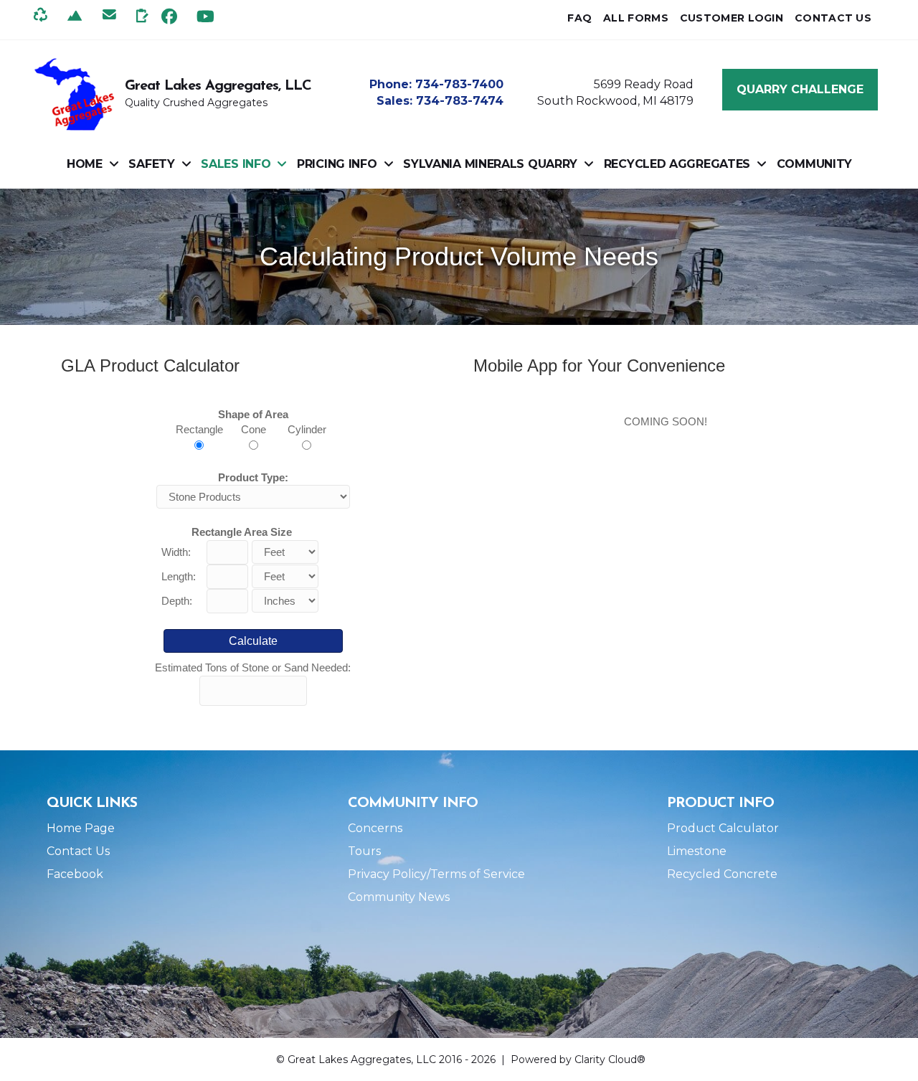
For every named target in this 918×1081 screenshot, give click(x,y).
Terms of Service (477, 874)
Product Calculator (723, 828)
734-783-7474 (459, 101)
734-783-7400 (459, 84)
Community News (399, 897)
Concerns (375, 828)
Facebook (75, 874)
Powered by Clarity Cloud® (578, 1059)
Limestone (697, 851)
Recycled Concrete (722, 874)
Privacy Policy (387, 874)
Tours (364, 851)
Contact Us (78, 851)
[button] (170, 16)
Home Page (81, 828)
